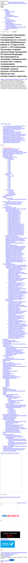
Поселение (6, 10)
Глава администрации (10, 25)
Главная (6, 9)
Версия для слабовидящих (13, 2)
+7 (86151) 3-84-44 (9, 554)
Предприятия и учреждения (12, 16)
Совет (5, 17)
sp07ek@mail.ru (6, 556)
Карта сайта (24, 3)
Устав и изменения (10, 15)
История (8, 12)
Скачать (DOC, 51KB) (5, 123)
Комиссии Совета (10, 19)
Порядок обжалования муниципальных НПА (16, 27)
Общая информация (10, 11)
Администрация (7, 22)
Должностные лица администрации (14, 24)
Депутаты (8, 18)
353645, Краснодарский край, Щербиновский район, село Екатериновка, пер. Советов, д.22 (14, 553)
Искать (14, 31)
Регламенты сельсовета (11, 21)
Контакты (6, 29)
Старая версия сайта (16, 3)
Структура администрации (12, 28)
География (8, 14)
